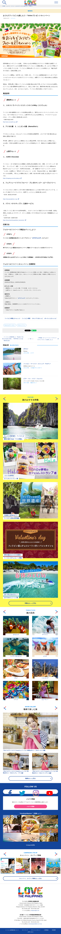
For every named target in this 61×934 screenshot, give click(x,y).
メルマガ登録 (30, 806)
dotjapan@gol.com (35, 910)
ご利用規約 (46, 930)
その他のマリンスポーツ (36, 367)
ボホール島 (26, 382)
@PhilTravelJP (36, 238)
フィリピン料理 (26, 318)
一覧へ (30, 338)
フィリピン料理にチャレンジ (12, 318)
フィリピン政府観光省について (12, 930)
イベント (13, 18)
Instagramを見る (30, 845)
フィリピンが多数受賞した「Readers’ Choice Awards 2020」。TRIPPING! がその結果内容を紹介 (13, 338)
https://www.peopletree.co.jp (10, 199)
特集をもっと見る (30, 603)
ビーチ (32, 353)
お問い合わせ (30, 931)
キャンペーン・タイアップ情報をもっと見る (30, 878)
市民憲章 (54, 930)
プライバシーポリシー (36, 930)
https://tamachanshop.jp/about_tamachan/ (13, 220)
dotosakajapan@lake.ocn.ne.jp (35, 923)
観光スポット (34, 382)
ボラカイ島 (26, 353)
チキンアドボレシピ (37, 318)
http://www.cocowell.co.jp (9, 122)
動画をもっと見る (30, 778)
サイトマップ (25, 930)
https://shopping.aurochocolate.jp (11, 178)
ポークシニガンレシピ (50, 318)
